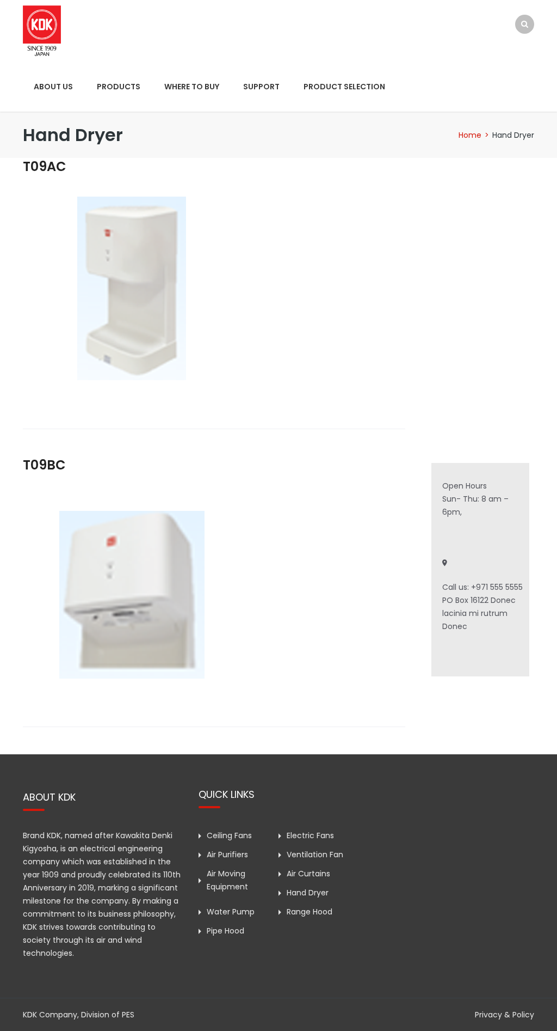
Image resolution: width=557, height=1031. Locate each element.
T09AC (44, 166)
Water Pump (231, 911)
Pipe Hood (225, 930)
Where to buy (191, 86)
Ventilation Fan (315, 854)
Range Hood (309, 911)
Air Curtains (308, 873)
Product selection (344, 86)
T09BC (44, 465)
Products (118, 86)
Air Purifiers (227, 854)
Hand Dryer (308, 892)
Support (261, 86)
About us (53, 86)
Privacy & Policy (504, 1014)
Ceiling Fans (229, 835)
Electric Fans (310, 835)
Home (470, 135)
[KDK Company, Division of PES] (42, 30)
